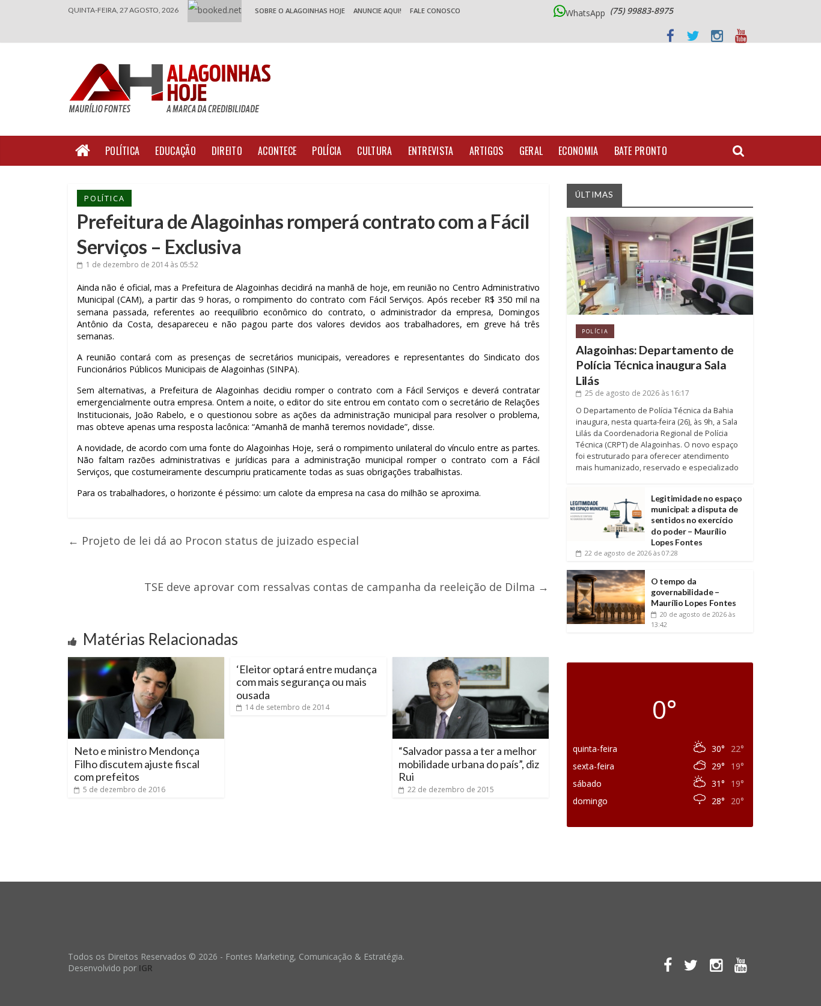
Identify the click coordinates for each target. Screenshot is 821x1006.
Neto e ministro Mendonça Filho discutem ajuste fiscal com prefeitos (137, 763)
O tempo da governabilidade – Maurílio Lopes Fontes (693, 592)
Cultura (374, 151)
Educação (175, 151)
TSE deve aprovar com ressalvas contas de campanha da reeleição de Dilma (346, 587)
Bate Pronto (640, 151)
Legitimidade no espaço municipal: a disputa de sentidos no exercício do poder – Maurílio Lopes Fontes (696, 520)
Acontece (277, 151)
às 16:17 (637, 393)
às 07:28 (631, 552)
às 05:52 (142, 264)
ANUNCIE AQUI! (377, 10)
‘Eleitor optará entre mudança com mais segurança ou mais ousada (306, 681)
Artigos (486, 151)
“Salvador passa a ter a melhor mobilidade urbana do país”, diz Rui (468, 763)
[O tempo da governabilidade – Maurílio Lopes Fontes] (606, 574)
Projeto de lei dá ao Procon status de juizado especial (213, 540)
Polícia (326, 151)
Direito (227, 151)
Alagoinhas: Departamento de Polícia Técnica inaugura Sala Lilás (655, 365)
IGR (146, 968)
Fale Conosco (435, 10)
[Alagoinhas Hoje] (173, 59)
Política (122, 151)
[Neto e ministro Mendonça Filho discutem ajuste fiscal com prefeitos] (146, 661)
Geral (531, 151)
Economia (578, 151)
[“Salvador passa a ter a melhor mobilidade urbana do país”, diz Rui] (470, 661)
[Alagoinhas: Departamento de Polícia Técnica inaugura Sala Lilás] (660, 221)
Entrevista (431, 151)
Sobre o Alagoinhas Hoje (300, 10)
